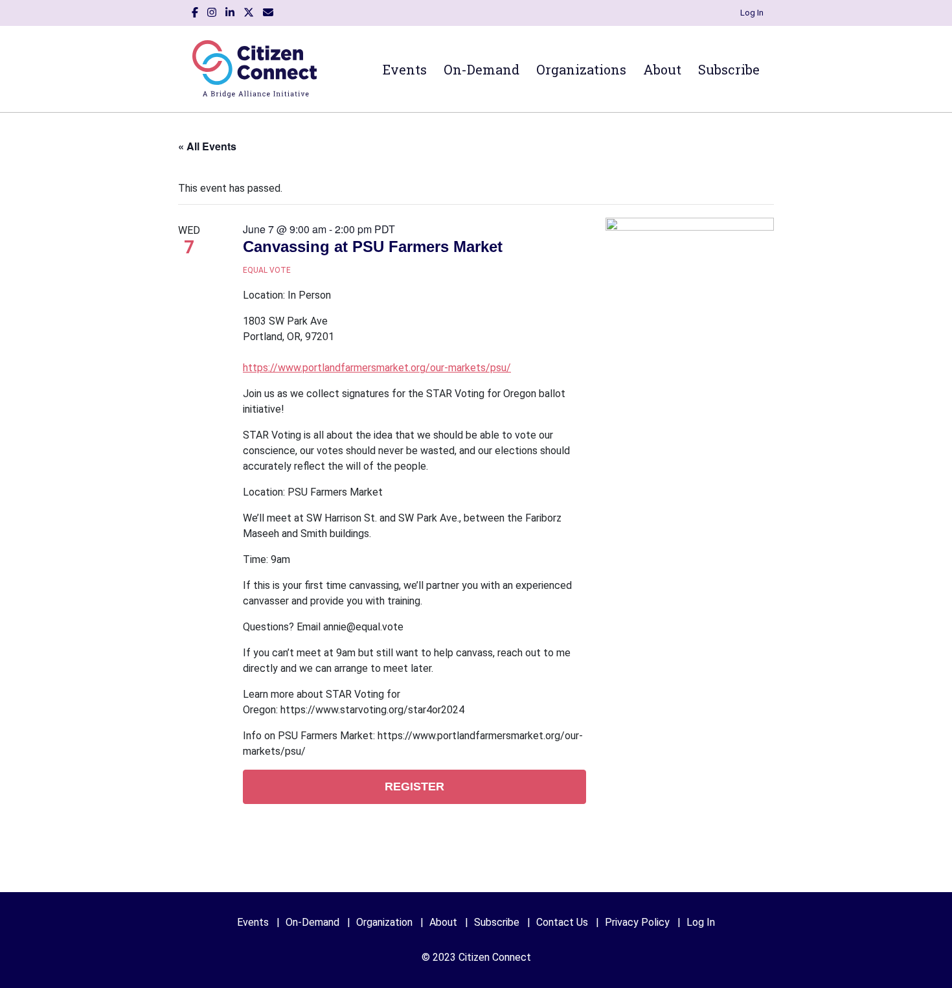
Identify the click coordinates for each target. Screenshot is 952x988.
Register (414, 786)
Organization (384, 922)
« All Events (207, 146)
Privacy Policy (637, 922)
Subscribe (729, 69)
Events (405, 69)
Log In (752, 12)
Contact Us (562, 922)
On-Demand (481, 69)
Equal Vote (267, 270)
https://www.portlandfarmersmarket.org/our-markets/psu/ (377, 368)
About (662, 69)
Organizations (581, 69)
